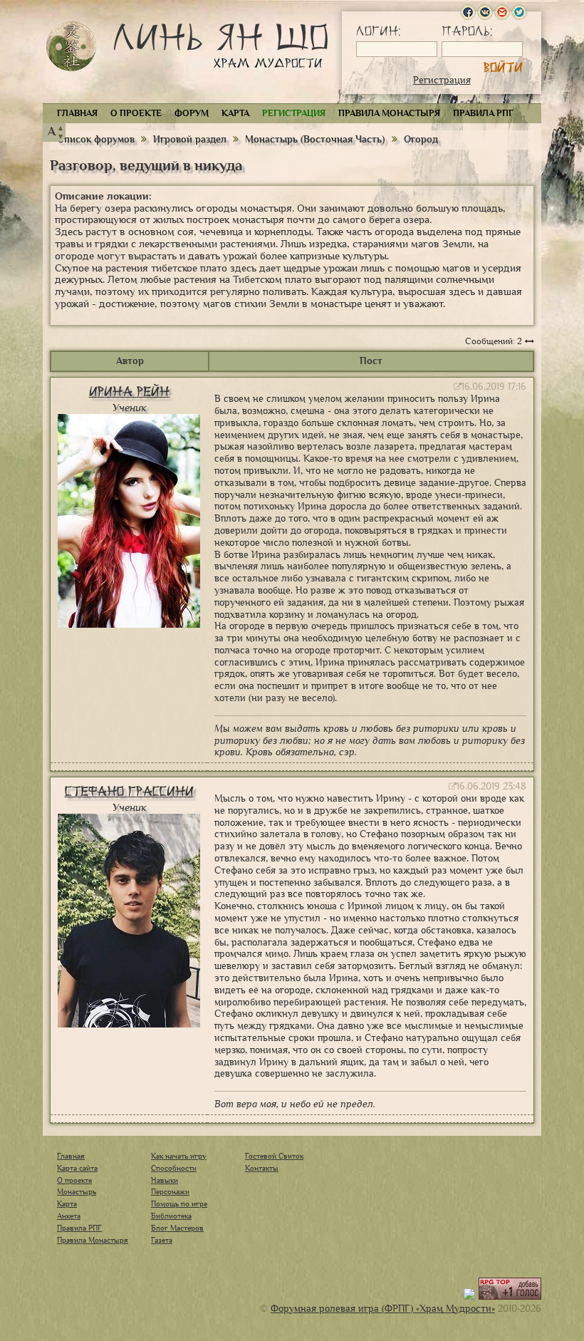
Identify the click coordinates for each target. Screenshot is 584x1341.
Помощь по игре (179, 1203)
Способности (174, 1168)
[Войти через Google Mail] (502, 12)
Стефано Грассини (129, 791)
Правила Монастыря (92, 1240)
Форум (191, 113)
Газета (161, 1240)
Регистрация (442, 80)
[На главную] (71, 46)
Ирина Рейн (129, 391)
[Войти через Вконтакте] (485, 12)
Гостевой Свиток (274, 1155)
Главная (77, 113)
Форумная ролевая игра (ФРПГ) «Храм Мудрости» (383, 1308)
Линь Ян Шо (221, 48)
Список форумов (97, 139)
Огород (421, 139)
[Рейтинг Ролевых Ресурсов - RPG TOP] (510, 1296)
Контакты (261, 1168)
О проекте (136, 113)
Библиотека (171, 1215)
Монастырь (76, 1191)
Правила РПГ (483, 113)
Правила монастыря (389, 113)
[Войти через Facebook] (468, 12)
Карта (235, 113)
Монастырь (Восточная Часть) (315, 139)
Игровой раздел (189, 139)
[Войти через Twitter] (519, 12)
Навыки (164, 1180)
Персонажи (170, 1191)
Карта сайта (77, 1168)
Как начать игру (179, 1155)
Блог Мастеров (177, 1227)
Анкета (68, 1215)
